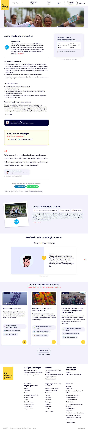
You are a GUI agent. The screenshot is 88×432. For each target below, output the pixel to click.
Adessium (69, 386)
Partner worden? (71, 422)
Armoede (27, 391)
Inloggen (82, 3)
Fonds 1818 (69, 389)
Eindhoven (48, 400)
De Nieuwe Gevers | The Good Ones (20, 428)
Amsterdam (48, 393)
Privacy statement (50, 379)
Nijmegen (47, 404)
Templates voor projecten (73, 375)
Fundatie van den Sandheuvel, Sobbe (74, 392)
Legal (34, 428)
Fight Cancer (19, 191)
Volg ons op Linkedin (51, 377)
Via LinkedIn (21, 186)
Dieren (26, 393)
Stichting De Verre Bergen (73, 415)
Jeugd (26, 400)
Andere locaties (49, 411)
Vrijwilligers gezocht (51, 391)
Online (26, 388)
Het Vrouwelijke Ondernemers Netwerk (74, 405)
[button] (85, 260)
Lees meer (36, 222)
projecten (12, 191)
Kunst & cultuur (28, 402)
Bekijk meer (44, 350)
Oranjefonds (69, 411)
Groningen (48, 402)
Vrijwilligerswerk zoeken (52, 388)
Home (6, 191)
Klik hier (74, 59)
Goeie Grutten (70, 402)
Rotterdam (48, 407)
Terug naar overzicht (44, 355)
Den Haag (48, 397)
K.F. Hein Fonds (70, 408)
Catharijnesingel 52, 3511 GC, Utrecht (53, 371)
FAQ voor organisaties (30, 370)
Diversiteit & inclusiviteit (31, 395)
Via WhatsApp (33, 186)
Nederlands (81, 428)
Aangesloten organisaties (31, 375)
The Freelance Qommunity (73, 418)
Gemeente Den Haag (72, 397)
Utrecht (47, 409)
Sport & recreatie (29, 404)
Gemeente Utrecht (71, 400)
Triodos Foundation (71, 420)
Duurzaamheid (28, 397)
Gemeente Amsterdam (72, 395)
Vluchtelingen (28, 407)
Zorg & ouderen (29, 409)
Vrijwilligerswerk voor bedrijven (33, 373)
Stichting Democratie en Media (75, 413)
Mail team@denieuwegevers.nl (54, 375)
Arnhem (47, 395)
